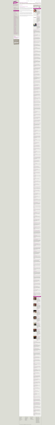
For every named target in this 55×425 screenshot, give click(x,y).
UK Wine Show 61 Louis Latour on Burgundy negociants (38, 304)
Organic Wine (15, 22)
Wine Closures (15, 21)
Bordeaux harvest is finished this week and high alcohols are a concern (37, 222)
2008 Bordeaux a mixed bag (35, 47)
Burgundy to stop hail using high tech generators (37, 366)
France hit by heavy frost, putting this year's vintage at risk (37, 263)
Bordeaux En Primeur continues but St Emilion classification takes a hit (37, 271)
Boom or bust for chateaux (35, 163)
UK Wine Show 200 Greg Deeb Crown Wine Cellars (38, 336)
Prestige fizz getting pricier (35, 341)
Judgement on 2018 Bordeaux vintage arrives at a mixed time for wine (37, 226)
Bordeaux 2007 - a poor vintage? (36, 34)
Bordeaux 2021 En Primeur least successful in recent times (37, 275)
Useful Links (20, 420)
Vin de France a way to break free (36, 289)
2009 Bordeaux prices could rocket (36, 60)
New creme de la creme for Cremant (36, 387)
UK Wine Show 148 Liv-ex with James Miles (38, 16)
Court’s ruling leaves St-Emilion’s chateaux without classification (37, 40)
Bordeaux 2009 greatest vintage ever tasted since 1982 (37, 80)
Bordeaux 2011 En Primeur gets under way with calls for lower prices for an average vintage (37, 87)
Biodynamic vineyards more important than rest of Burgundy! (37, 363)
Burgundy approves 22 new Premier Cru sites (37, 409)
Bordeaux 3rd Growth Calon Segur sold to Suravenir (36, 100)
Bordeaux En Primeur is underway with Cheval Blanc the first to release (37, 255)
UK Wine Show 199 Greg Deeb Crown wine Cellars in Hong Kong (38, 329)
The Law (14, 26)
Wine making (15, 29)
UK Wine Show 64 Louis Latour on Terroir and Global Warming (38, 297)
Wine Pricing (15, 20)
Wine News (14, 10)
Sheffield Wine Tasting (37, 422)
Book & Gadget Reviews (15, 14)
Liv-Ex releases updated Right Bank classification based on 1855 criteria (37, 212)
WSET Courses (34, 3)
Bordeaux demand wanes (35, 139)
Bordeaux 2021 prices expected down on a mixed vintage (37, 267)
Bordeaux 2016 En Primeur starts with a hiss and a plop (37, 205)
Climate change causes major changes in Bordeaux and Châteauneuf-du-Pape (37, 235)
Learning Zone (15, 11)
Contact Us (37, 3)
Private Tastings (27, 3)
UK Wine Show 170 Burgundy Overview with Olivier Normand (38, 310)
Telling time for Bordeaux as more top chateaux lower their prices (37, 97)
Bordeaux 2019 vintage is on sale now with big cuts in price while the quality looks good (37, 243)
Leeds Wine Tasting (37, 420)
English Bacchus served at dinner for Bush (36, 37)
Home (20, 3)
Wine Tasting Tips (20, 419)
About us (20, 418)
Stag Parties (31, 418)
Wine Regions (15, 12)
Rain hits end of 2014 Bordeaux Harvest (36, 160)
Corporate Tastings (23, 3)
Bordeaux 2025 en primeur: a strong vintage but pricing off (37, 292)
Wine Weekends (26, 418)
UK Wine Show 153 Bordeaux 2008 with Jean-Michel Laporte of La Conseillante (38, 24)
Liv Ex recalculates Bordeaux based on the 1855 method (37, 107)
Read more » (38, 15)
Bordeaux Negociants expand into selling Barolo (37, 259)
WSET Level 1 (26, 419)
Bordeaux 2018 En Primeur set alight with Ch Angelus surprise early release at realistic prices (37, 230)
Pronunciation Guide (15, 13)
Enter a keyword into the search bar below (37, 6)
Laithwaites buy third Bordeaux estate (36, 84)
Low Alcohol (15, 28)
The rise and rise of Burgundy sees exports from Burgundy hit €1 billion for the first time (37, 402)
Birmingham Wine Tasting (38, 418)
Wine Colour (15, 30)
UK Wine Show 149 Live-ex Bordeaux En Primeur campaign (38, 9)
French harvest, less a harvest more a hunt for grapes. (37, 396)
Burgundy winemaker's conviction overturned (37, 375)
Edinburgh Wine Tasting (38, 419)
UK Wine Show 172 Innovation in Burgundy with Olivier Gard (38, 323)
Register (14, 43)
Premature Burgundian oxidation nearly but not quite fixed (37, 352)
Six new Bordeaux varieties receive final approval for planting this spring (37, 251)
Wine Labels (15, 19)
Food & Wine (15, 27)
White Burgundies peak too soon (36, 344)
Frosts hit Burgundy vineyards (36, 390)
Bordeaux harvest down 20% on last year (36, 126)
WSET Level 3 (26, 420)
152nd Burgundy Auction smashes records (36, 359)
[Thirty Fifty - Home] (16, 2)
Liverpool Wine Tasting (37, 421)
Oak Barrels (15, 18)
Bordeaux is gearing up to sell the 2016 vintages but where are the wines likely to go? (37, 202)
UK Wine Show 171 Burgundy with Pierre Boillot (38, 317)
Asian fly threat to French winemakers (36, 372)
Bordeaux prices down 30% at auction (36, 356)
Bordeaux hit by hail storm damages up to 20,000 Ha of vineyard (37, 123)
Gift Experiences (30, 3)
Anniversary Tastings (32, 419)
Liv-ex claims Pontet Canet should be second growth (37, 67)
